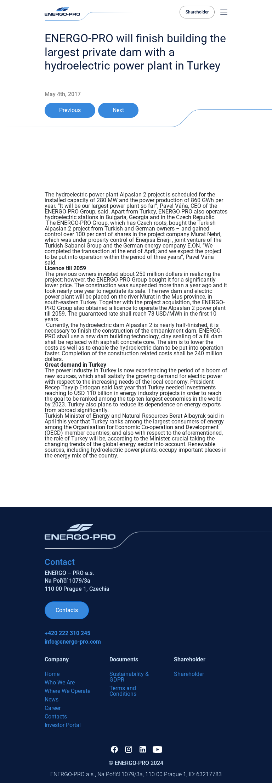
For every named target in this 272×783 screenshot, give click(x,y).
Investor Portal (63, 725)
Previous (70, 110)
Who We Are (60, 682)
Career (53, 708)
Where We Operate (67, 691)
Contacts (67, 610)
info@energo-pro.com (73, 642)
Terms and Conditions (122, 691)
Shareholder (197, 12)
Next (118, 110)
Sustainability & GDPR (129, 677)
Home (52, 674)
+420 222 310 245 (67, 633)
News (51, 699)
